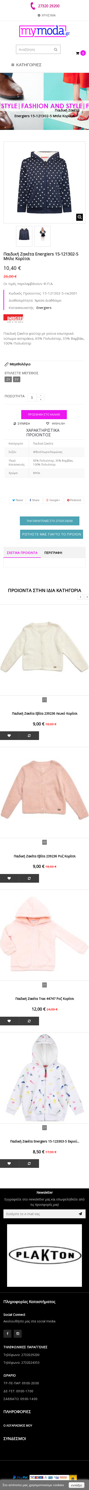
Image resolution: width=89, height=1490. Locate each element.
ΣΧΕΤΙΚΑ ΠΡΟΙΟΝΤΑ (22, 552)
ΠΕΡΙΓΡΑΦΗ (53, 552)
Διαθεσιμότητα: (21, 300)
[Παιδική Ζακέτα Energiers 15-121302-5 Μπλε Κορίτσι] (24, 234)
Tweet (19, 500)
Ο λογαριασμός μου (17, 1425)
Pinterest (75, 500)
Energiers (44, 307)
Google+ (54, 500)
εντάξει (76, 1485)
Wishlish (58, 423)
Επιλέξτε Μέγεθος (22, 373)
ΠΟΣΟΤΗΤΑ (14, 396)
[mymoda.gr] (44, 31)
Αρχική (15, 110)
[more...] (13, 318)
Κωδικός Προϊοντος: (25, 293)
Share (35, 500)
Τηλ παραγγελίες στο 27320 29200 (50, 521)
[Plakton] (44, 1255)
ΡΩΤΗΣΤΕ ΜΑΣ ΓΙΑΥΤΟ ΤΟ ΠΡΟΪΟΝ (51, 534)
